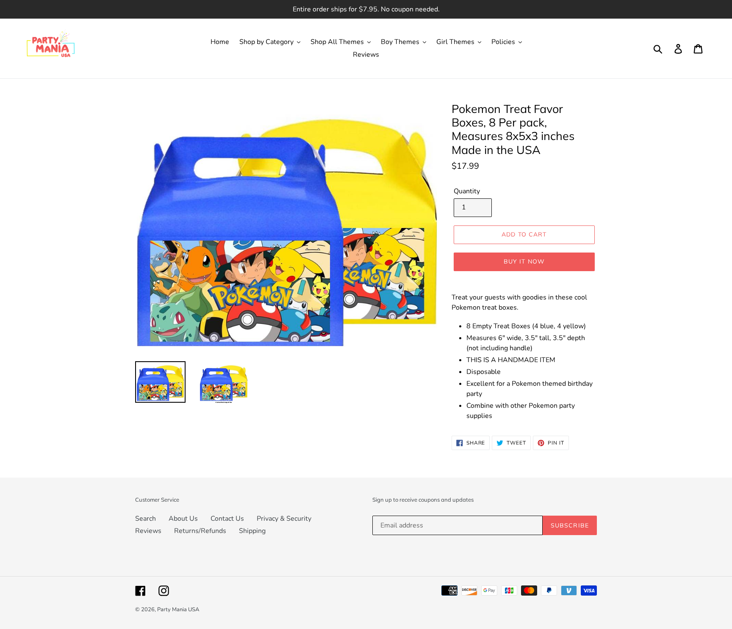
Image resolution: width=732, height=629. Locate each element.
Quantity (467, 191)
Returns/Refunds (200, 531)
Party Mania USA (178, 609)
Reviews (148, 531)
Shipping (252, 531)
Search (145, 518)
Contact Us (227, 518)
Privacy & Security (284, 518)
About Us (183, 518)
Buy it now (524, 261)
